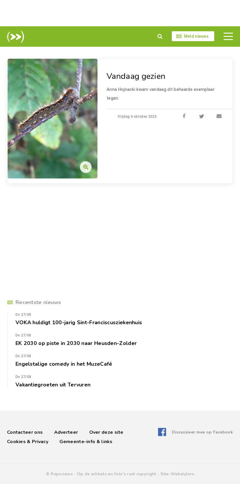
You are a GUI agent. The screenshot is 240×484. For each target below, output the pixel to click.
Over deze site (106, 432)
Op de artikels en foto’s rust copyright (116, 474)
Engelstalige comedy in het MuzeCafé (64, 363)
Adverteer (66, 432)
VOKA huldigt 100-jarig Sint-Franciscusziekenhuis (79, 322)
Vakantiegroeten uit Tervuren (53, 384)
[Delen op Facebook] (184, 116)
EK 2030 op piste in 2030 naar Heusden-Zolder (76, 343)
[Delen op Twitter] (201, 116)
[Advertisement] (120, 13)
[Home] (14, 37)
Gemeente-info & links (85, 441)
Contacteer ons (25, 432)
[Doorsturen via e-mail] (219, 116)
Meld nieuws (196, 36)
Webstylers (182, 474)
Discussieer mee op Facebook (202, 432)
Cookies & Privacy (27, 441)
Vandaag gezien (136, 76)
